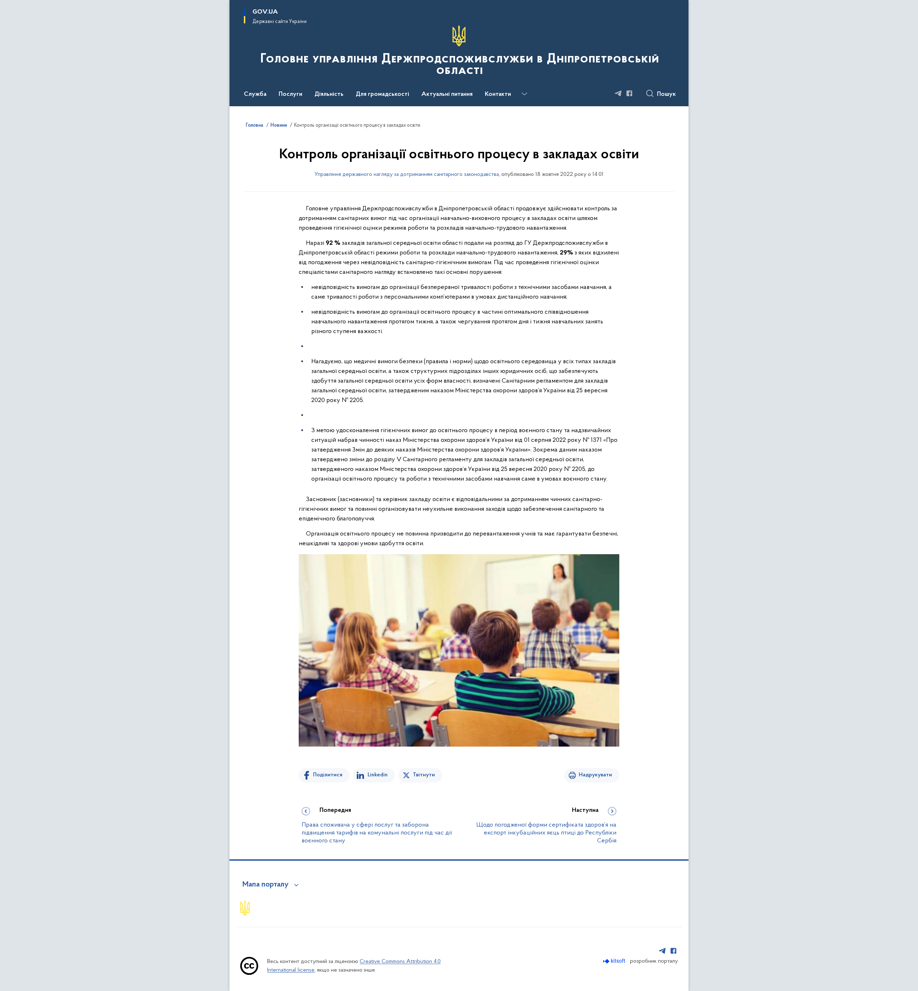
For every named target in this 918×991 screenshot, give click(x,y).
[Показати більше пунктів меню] (524, 94)
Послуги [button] (290, 94)
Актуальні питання (447, 94)
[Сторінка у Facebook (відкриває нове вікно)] (629, 93)
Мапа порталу (265, 885)
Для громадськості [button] (382, 94)
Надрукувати (595, 775)
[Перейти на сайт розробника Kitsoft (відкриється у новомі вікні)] (614, 961)
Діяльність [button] (329, 94)
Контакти (498, 94)
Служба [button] (255, 94)
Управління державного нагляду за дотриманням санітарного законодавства (406, 174)
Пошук (666, 94)
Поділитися (327, 775)
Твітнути (424, 775)
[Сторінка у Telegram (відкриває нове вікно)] (618, 93)
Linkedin (378, 775)
